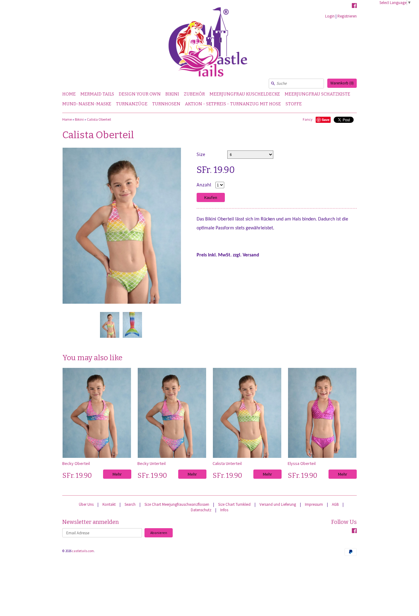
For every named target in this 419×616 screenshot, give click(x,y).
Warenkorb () (342, 83)
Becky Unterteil (151, 463)
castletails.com (83, 551)
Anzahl (204, 184)
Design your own (140, 94)
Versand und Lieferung (277, 504)
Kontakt (109, 504)
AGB (335, 504)
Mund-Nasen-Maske (86, 104)
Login (330, 16)
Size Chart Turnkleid (234, 504)
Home (69, 94)
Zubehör (194, 94)
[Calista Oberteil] (109, 325)
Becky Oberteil (76, 463)
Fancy (308, 119)
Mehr (117, 474)
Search (130, 504)
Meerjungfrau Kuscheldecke (245, 94)
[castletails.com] (209, 44)
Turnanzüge (132, 104)
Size (201, 154)
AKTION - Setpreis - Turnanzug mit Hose (233, 104)
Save (325, 119)
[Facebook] (354, 6)
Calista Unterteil (227, 463)
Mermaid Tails (97, 94)
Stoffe (294, 104)
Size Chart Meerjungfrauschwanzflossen (176, 504)
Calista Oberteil (99, 119)
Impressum (314, 504)
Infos (224, 510)
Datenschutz (201, 510)
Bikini (172, 94)
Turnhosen (166, 104)
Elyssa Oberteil (302, 463)
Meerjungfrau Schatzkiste (317, 94)
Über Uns (86, 504)
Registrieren (347, 16)
